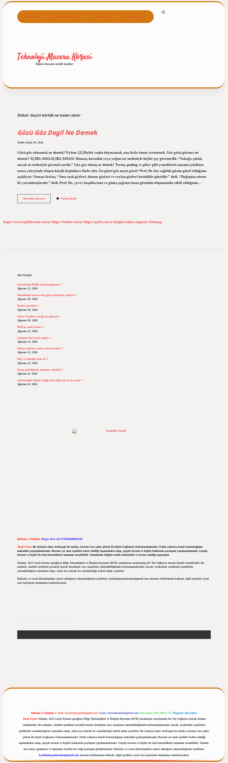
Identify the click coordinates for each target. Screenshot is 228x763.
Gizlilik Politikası (65, 16)
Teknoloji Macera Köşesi (54, 57)
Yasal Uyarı (100, 16)
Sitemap (155, 222)
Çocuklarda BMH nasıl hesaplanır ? (39, 284)
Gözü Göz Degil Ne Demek (57, 132)
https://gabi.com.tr (98, 222)
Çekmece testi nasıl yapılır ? (34, 337)
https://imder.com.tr (67, 222)
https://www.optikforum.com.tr (27, 222)
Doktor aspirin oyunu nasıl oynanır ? (40, 348)
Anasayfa (31, 16)
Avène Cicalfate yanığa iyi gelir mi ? (38, 316)
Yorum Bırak (69, 198)
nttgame (141, 222)
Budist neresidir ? (28, 305)
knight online (124, 222)
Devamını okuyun (37, 200)
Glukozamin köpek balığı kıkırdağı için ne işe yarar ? (50, 380)
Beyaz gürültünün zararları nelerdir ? (40, 369)
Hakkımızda (132, 16)
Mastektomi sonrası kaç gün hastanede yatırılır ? (46, 295)
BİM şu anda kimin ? (30, 327)
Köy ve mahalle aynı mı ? (32, 358)
